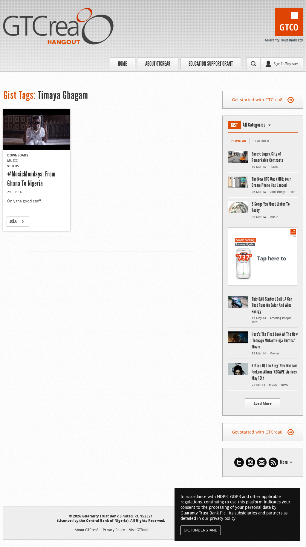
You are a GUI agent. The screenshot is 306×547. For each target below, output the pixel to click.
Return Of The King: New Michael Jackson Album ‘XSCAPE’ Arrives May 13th (275, 372)
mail (262, 462)
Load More (263, 403)
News (284, 385)
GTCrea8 (58, 26)
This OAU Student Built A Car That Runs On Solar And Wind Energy (272, 305)
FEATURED (261, 141)
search (253, 63)
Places (274, 167)
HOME (122, 63)
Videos (13, 166)
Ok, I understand (201, 530)
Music (12, 160)
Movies (274, 353)
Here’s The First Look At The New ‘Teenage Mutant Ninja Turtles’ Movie (275, 340)
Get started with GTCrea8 (257, 99)
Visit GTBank (139, 529)
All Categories (254, 125)
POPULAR (238, 141)
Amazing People (280, 318)
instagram (250, 462)
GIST (234, 125)
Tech (292, 192)
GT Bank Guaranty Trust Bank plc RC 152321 (284, 26)
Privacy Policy (114, 529)
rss (273, 462)
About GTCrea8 (157, 63)
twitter (239, 462)
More (284, 462)
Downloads (17, 155)
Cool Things (278, 192)
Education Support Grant (211, 63)
